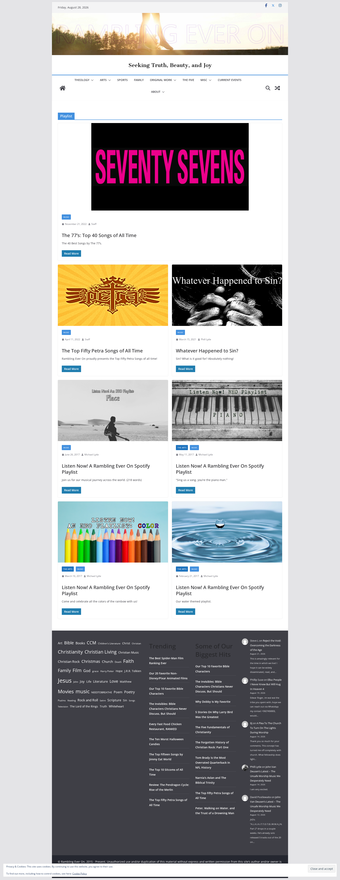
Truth (103, 706)
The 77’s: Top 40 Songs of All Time (99, 235)
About (155, 92)
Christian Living (100, 652)
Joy (82, 681)
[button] (91, 80)
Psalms (62, 700)
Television (63, 706)
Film (77, 670)
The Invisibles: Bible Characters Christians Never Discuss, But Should (168, 708)
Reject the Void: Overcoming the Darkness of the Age (265, 645)
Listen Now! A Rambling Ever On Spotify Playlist (106, 469)
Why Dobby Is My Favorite (212, 701)
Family (139, 80)
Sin (125, 700)
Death (118, 662)
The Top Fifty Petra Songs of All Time (102, 350)
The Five (188, 80)
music (83, 691)
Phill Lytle (206, 339)
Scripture (114, 700)
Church (107, 661)
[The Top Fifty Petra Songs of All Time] (113, 295)
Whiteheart (116, 706)
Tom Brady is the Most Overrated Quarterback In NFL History (212, 762)
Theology (82, 80)
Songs (132, 700)
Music (66, 217)
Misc (203, 80)
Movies (66, 691)
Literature (100, 681)
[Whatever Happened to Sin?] (227, 295)
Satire (103, 700)
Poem (118, 692)
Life (88, 681)
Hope (119, 671)
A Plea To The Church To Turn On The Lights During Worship (265, 727)
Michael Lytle (91, 454)
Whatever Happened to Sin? (207, 350)
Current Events (229, 80)
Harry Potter (107, 671)
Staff (93, 224)
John (75, 681)
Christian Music (128, 652)
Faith (128, 661)
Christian (136, 643)
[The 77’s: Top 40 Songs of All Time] (170, 167)
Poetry (129, 692)
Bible (69, 643)
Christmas (90, 661)
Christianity (70, 651)
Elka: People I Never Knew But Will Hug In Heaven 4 (266, 684)
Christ (126, 643)
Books (80, 643)
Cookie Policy (79, 873)
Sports (122, 80)
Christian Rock (69, 661)
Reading (71, 700)
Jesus (65, 680)
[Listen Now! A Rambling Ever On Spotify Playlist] (113, 410)
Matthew (125, 681)
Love (114, 681)
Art (60, 643)
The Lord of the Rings (84, 706)
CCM (91, 643)
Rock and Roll (88, 700)
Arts (103, 80)
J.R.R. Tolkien (132, 671)
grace (95, 671)
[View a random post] (277, 88)
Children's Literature (109, 643)
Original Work (161, 80)
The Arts (181, 447)
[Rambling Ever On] (170, 16)
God (87, 670)
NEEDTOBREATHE (101, 692)
